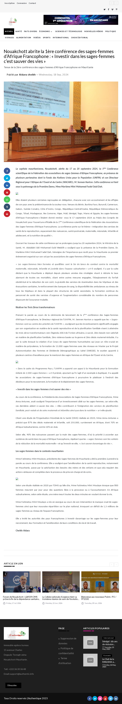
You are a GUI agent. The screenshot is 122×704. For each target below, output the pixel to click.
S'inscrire (12, 685)
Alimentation (23, 38)
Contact (32, 3)
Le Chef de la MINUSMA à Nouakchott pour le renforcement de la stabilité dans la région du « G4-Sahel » (110, 660)
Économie (44, 31)
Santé (18, 31)
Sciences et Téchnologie (68, 31)
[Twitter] (104, 9)
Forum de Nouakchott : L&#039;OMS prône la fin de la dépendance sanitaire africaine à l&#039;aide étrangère (21, 598)
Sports (47, 38)
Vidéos (37, 38)
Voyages (9, 38)
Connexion (22, 3)
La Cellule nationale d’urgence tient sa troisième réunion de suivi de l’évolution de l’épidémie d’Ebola (60, 598)
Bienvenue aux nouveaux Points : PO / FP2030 (98, 598)
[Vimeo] (112, 9)
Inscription (10, 3)
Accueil (9, 31)
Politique (110, 31)
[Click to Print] (7, 214)
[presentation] (112, 565)
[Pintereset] (116, 9)
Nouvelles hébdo (93, 31)
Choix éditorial (79, 38)
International (61, 38)
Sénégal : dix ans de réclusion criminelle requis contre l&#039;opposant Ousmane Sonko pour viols (110, 643)
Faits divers (30, 31)
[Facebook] (108, 9)
